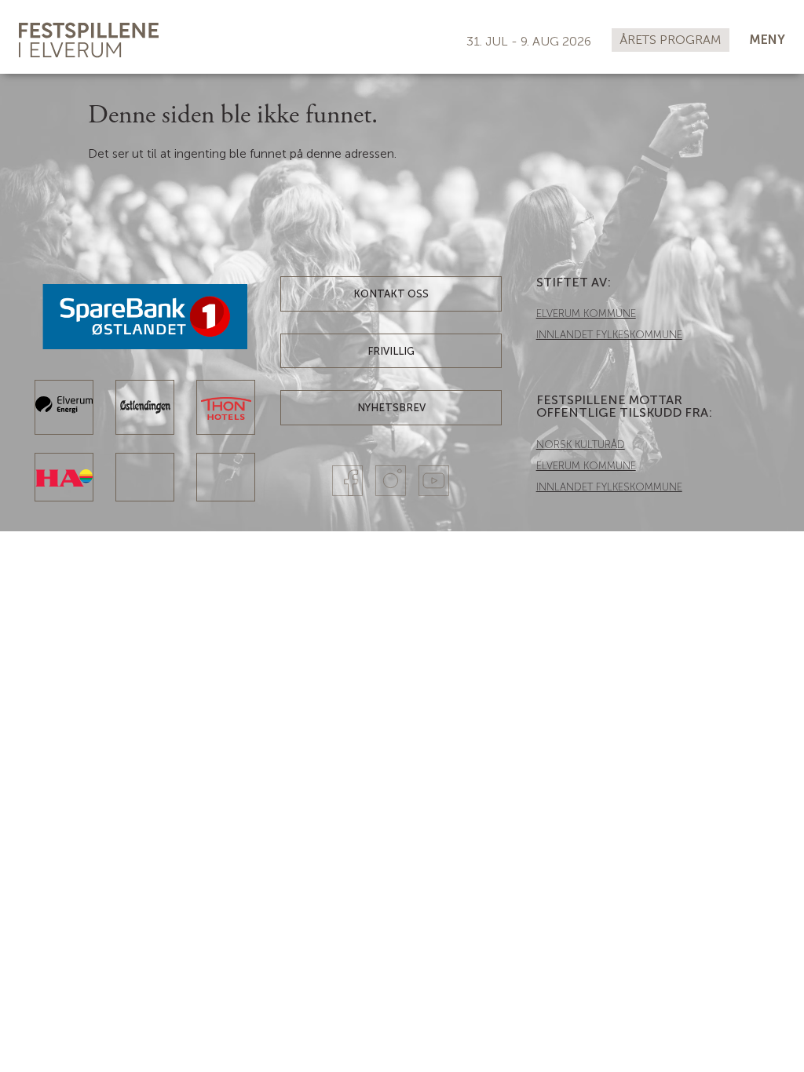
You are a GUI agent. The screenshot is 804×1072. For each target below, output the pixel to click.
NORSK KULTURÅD (580, 444)
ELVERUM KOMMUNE (586, 313)
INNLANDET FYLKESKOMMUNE (609, 335)
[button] (767, 40)
